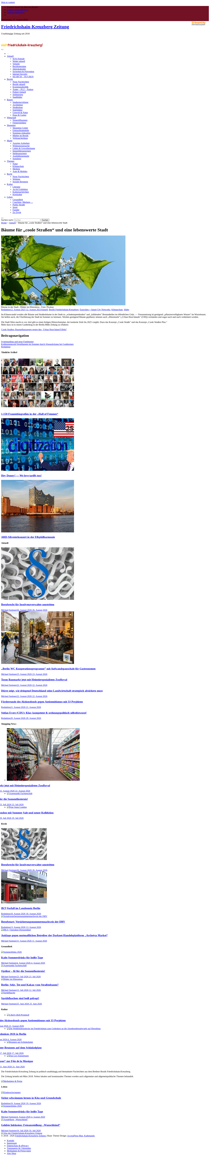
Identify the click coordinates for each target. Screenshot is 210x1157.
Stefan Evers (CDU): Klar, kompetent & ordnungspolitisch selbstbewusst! (44, 712)
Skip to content (8, 2)
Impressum (12, 1143)
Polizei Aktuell (19, 92)
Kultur (10, 184)
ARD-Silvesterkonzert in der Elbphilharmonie (28, 537)
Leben (10, 197)
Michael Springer (9, 610)
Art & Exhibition (20, 189)
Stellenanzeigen (20, 153)
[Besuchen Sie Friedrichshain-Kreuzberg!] (22, 46)
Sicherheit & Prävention (23, 71)
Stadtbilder (17, 97)
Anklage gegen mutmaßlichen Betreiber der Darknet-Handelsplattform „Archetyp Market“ (54, 935)
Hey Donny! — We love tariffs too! (21, 475)
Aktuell (10, 56)
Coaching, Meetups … (23, 202)
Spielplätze (17, 110)
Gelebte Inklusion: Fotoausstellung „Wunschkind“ (30, 1125)
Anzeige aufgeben (15, 12)
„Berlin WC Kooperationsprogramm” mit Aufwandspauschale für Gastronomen (48, 668)
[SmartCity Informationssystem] (198, 23)
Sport (15, 207)
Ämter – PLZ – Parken (23, 89)
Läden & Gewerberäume (24, 148)
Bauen (10, 99)
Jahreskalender (19, 69)
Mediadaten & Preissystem (19, 1151)
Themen (10, 161)
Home (4, 223)
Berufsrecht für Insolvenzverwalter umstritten (27, 604)
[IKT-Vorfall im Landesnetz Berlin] (24, 902)
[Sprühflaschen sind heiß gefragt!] (8, 992)
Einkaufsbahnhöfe (21, 130)
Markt (9, 140)
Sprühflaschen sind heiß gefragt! (20, 998)
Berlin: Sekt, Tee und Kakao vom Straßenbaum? (30, 984)
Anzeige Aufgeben (21, 143)
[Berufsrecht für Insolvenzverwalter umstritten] (37, 599)
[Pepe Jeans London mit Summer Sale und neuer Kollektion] (17, 807)
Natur (15, 164)
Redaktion (5, 309)
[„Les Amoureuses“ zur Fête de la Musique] (18, 1056)
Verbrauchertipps (20, 138)
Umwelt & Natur (20, 112)
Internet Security (20, 74)
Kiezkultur (17, 194)
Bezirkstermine (19, 66)
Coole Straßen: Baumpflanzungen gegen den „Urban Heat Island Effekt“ (34, 329)
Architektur (18, 105)
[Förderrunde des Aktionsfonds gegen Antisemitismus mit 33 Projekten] (18, 1015)
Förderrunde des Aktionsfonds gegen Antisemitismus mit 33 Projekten (42, 701)
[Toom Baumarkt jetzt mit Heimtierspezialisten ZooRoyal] (43, 780)
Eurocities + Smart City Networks (95, 309)
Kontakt (10, 1140)
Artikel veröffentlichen (17, 10)
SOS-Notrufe (19, 58)
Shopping (11, 125)
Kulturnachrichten (21, 192)
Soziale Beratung (20, 181)
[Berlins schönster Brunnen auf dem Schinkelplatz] (20, 1042)
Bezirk (10, 79)
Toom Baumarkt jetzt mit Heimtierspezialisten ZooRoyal (34, 679)
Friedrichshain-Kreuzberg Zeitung (35, 26)
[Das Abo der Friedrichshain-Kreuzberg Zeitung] (21, 1133)
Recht (9, 174)
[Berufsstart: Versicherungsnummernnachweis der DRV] (24, 916)
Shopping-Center (20, 128)
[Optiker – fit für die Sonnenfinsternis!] (19, 793)
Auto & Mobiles (20, 171)
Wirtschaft (11, 117)
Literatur (16, 187)
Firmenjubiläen (19, 123)
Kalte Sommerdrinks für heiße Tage (22, 957)
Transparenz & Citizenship (19, 1148)
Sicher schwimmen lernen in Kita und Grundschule (31, 1097)
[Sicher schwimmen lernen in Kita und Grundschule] (11, 1092)
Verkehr (16, 64)
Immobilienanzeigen (22, 151)
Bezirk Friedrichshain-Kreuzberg (64, 309)
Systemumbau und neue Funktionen (17, 341)
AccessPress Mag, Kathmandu (81, 1136)
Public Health (19, 205)
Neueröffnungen (20, 120)
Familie (16, 210)
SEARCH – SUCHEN (23, 76)
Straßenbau (18, 107)
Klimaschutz (18, 166)
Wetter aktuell (19, 61)
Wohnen (16, 179)
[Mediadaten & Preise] (11, 1081)
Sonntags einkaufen (21, 133)
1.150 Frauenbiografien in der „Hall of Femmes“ (29, 413)
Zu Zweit (17, 212)
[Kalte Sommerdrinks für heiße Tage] (11, 952)
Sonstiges (17, 158)
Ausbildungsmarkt (21, 156)
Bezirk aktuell (19, 84)
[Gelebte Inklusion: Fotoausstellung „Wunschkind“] (14, 1119)
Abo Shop (11, 1153)
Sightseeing (18, 94)
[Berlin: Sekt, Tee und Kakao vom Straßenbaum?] (12, 979)
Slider (126, 309)
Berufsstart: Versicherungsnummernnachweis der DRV (33, 921)
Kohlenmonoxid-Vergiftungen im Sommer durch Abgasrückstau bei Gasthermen (37, 344)
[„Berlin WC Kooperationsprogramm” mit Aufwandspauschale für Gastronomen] (37, 663)
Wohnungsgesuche (21, 146)
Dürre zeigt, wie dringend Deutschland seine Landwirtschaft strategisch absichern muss (52, 690)
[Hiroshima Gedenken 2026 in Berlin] (54, 1028)
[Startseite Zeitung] (8, 53)
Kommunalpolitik (20, 87)
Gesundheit (18, 199)
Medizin (16, 169)
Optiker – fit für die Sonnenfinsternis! (23, 971)
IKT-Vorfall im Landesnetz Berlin (20, 908)
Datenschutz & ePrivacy (18, 1145)
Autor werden (13, 15)
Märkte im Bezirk (20, 135)
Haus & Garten (19, 115)
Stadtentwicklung (20, 102)
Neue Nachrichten (21, 82)
